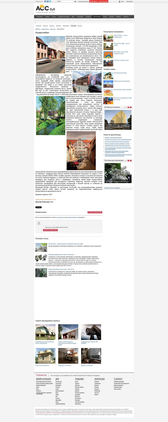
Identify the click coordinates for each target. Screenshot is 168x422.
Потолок (58, 398)
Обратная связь (118, 387)
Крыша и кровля (60, 390)
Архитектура (97, 16)
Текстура (52, 29)
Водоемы (77, 396)
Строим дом (59, 381)
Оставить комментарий (94, 212)
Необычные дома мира (121, 60)
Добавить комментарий (50, 230)
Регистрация (129, 1)
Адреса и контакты (118, 385)
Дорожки (77, 388)
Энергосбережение (60, 403)
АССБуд (37, 29)
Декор (37, 387)
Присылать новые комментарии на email (56, 227)
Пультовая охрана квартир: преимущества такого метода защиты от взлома (59, 22)
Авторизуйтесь (60, 217)
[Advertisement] (69, 299)
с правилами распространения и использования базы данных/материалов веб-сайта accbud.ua (59, 412)
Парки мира (78, 403)
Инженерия (58, 400)
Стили (76, 381)
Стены (57, 388)
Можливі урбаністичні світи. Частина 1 (61, 269)
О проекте (118, 379)
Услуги (54, 16)
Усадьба (88, 16)
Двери (57, 394)
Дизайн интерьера (64, 16)
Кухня (105, 16)
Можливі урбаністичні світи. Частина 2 (61, 254)
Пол (57, 396)
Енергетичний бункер (42, 365)
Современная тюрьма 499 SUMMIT (89, 342)
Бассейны (77, 394)
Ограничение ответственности (121, 383)
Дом (73, 16)
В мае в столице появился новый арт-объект (117, 143)
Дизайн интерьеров (41, 385)
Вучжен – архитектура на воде (113, 137)
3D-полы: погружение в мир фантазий (123, 98)
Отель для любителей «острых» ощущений (117, 141)
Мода (37, 388)
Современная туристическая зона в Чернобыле (44, 342)
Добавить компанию (119, 381)
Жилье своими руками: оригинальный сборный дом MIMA (67, 343)
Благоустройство (79, 387)
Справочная (97, 383)
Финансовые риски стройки (122, 89)
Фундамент (58, 385)
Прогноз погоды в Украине (112, 188)
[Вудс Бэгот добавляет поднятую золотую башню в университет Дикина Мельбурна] (120, 129)
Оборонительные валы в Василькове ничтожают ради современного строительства (118, 155)
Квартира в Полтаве (64, 365)
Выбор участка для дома (122, 81)
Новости (126, 16)
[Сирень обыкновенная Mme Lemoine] (120, 183)
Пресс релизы (117, 388)
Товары (47, 16)
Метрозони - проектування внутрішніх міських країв (66, 244)
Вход (122, 1)
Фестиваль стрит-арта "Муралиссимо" (121, 52)
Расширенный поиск (83, 1)
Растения (77, 400)
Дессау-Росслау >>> (44, 202)
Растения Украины (79, 401)
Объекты (77, 385)
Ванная (111, 16)
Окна (57, 392)
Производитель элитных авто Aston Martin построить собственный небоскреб (116, 151)
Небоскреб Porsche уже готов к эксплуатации (117, 145)
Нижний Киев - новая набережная (120, 36)
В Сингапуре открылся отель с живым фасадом (118, 139)
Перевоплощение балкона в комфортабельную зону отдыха (88, 19)
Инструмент (78, 398)
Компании (39, 16)
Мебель (118, 16)
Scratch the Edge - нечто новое (121, 44)
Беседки (77, 390)
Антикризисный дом (120, 73)
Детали (96, 394)
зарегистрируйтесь (72, 217)
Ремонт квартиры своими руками (44, 383)
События (96, 381)
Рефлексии (97, 390)
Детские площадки (79, 392)
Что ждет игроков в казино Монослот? (120, 19)
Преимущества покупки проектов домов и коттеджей (52, 19)
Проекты (58, 387)
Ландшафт (80, 16)
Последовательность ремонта (43, 381)
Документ (38, 390)
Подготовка (58, 383)
